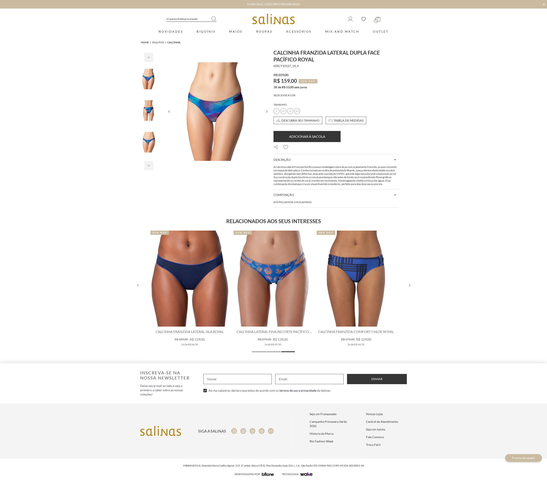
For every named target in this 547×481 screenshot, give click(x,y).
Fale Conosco (375, 437)
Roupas (264, 31)
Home (145, 42)
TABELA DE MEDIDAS (348, 120)
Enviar (376, 379)
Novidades (171, 31)
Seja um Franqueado (323, 414)
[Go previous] (169, 111)
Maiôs (236, 31)
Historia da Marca (322, 433)
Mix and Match (342, 31)
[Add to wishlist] (285, 147)
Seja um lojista (375, 429)
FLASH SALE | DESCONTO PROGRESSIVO (273, 4)
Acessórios (299, 31)
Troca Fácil (373, 444)
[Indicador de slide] (259, 351)
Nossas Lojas (374, 414)
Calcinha (174, 42)
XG (297, 111)
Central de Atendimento (382, 421)
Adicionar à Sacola (307, 136)
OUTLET (380, 31)
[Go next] (266, 111)
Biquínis (206, 31)
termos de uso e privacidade (297, 390)
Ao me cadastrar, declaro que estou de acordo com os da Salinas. (270, 390)
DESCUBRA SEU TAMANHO (300, 120)
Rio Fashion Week (321, 441)
